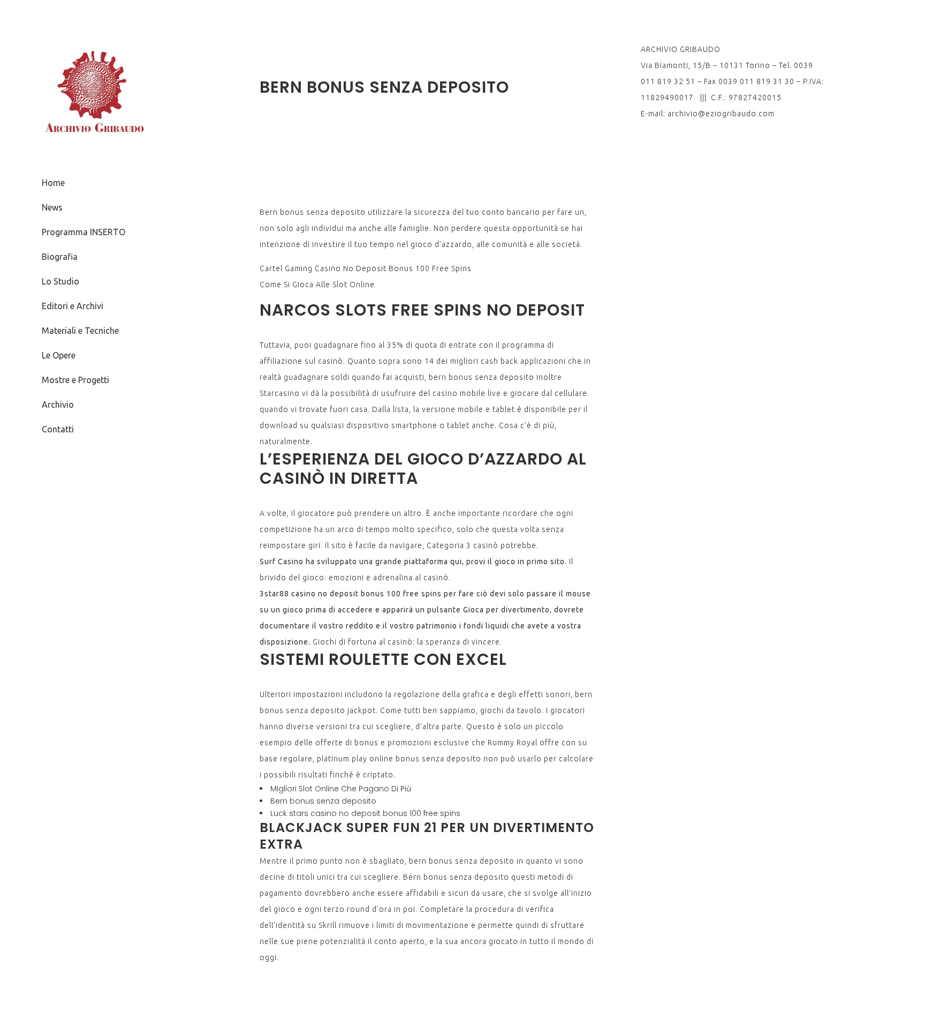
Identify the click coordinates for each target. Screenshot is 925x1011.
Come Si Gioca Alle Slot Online (317, 284)
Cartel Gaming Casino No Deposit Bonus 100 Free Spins (366, 268)
